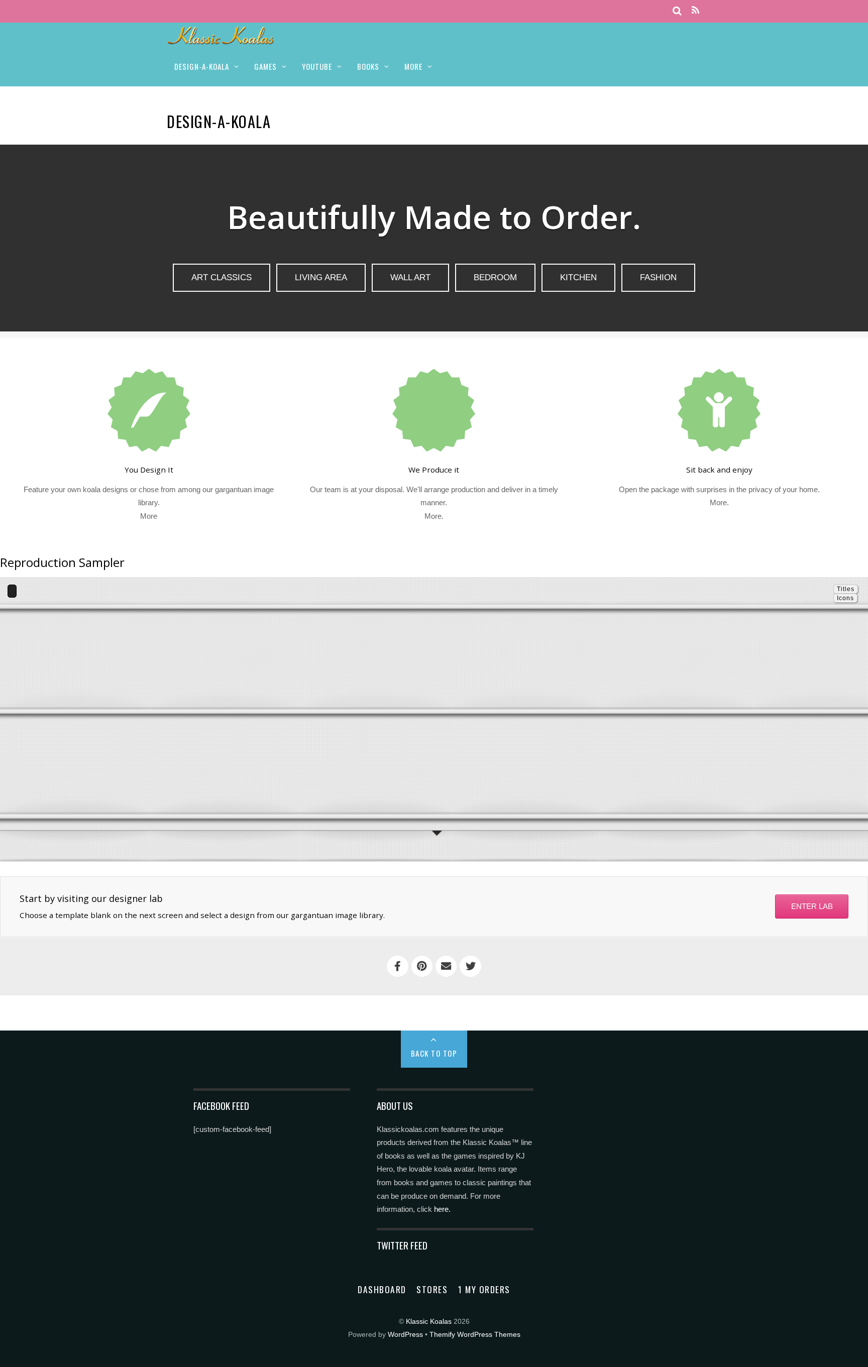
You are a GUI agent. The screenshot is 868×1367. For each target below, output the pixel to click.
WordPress (405, 1334)
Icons (845, 598)
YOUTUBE (317, 66)
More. (434, 516)
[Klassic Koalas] (221, 39)
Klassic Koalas (429, 1321)
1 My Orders (484, 1289)
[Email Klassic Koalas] (446, 966)
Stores (432, 1289)
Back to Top (434, 1053)
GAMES (265, 66)
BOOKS (368, 66)
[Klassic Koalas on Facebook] (397, 966)
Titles (845, 589)
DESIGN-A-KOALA (201, 66)
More (148, 516)
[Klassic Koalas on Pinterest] (421, 966)
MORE (413, 66)
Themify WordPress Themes (474, 1334)
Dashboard (382, 1289)
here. (442, 1209)
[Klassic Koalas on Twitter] (470, 966)
